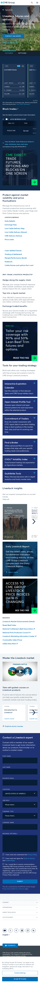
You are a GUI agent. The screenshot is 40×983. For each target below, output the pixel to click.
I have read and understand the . (21, 854)
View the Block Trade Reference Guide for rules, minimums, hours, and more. (19, 143)
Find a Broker (11, 443)
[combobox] (20, 794)
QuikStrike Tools (13, 474)
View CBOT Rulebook (23, 104)
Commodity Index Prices (12, 640)
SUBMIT (20, 881)
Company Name (8, 822)
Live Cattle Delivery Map (15, 228)
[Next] (34, 81)
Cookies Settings (20, 973)
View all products (10, 43)
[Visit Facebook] (16, 930)
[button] (22, 66)
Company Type (8, 811)
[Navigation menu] (37, 2)
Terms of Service (29, 858)
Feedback (11, 945)
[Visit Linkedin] (22, 930)
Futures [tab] (9, 53)
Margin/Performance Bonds (16, 258)
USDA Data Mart (9, 644)
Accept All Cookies (20, 979)
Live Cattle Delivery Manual (16, 232)
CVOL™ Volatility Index (16, 459)
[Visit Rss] (33, 930)
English (5, 935)
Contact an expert (13, 36)
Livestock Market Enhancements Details (19, 621)
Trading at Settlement (13, 254)
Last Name (6, 767)
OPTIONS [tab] (22, 53)
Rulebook (8, 262)
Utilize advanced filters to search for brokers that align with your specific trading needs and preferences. (19, 448)
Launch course (9, 718)
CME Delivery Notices (13, 236)
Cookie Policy (10, 860)
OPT (19, 66)
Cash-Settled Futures (13, 250)
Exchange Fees (11, 225)
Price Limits (9, 239)
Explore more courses (14, 726)
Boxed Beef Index (9, 625)
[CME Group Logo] (8, 3)
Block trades (10, 109)
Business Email (8, 778)
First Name (7, 756)
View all (6, 499)
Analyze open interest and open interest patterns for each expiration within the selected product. (19, 407)
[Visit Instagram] (28, 930)
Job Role (6, 800)
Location (6, 789)
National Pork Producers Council (16, 632)
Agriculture (8, 10)
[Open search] (32, 2)
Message (10, 833)
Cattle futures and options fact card (19, 265)
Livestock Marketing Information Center (19, 636)
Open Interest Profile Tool (17, 402)
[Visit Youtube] (5, 930)
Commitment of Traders (17, 419)
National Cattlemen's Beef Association (18, 629)
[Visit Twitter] (10, 930)
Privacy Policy (32, 854)
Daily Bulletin (10, 221)
